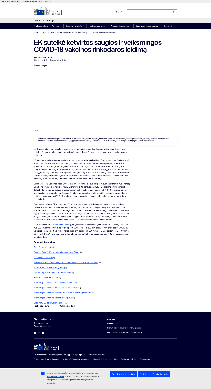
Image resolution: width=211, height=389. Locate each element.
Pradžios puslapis (41, 26)
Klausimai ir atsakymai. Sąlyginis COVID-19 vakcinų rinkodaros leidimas (66, 262)
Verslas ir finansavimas (120, 26)
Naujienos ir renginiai (97, 26)
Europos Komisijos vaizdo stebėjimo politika (124, 332)
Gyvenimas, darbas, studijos (147, 26)
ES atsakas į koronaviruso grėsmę (49, 267)
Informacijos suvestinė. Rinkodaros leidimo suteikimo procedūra (62, 293)
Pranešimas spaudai (43, 247)
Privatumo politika (110, 359)
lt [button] (121, 12)
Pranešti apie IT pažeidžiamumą (46, 359)
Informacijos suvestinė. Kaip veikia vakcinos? (54, 282)
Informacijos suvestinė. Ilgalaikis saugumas (53, 298)
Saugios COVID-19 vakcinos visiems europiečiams (56, 252)
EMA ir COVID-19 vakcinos (46, 277)
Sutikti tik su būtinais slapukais (154, 374)
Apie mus (55, 26)
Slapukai (96, 359)
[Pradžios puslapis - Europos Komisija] (51, 11)
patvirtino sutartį (62, 225)
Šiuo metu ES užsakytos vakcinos (49, 303)
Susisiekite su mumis (97, 355)
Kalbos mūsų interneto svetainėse (76, 359)
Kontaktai (168, 26)
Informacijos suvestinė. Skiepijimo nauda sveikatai (56, 287)
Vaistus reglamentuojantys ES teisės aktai (52, 272)
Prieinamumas (112, 323)
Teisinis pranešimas (128, 359)
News (52, 33)
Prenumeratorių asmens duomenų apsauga (124, 328)
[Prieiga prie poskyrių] (61, 26)
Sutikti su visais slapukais (123, 374)
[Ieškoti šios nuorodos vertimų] (71, 225)
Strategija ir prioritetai (74, 26)
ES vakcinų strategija (43, 257)
